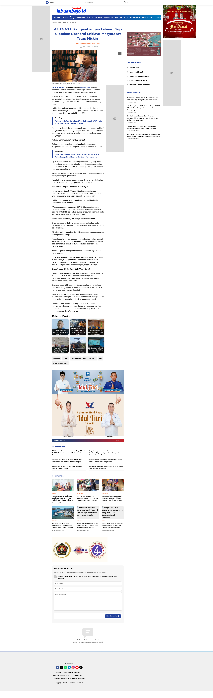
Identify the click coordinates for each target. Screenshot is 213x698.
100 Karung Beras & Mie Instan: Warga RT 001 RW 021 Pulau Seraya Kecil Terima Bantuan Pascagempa (78, 155)
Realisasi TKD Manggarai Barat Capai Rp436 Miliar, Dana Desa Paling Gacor (105, 460)
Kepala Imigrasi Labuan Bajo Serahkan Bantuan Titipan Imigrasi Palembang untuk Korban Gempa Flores (104, 453)
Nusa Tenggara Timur (61, 363)
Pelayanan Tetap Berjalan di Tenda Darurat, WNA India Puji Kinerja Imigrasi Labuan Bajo (78, 122)
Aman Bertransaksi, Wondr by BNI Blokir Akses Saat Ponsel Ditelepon (106, 467)
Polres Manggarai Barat (139, 76)
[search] (125, 2)
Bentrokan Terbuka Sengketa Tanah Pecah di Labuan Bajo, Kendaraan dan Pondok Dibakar (87, 526)
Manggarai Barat (89, 358)
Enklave (65, 358)
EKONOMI (72, 23)
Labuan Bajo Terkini (59, 23)
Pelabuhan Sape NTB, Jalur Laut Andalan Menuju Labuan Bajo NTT (67, 467)
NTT (100, 358)
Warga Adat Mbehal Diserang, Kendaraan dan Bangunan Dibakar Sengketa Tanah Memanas (112, 526)
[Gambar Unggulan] (74, 81)
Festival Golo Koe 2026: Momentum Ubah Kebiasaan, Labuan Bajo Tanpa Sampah (67, 460)
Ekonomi (56, 358)
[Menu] (47, 2)
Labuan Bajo (85, 87)
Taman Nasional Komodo (139, 85)
